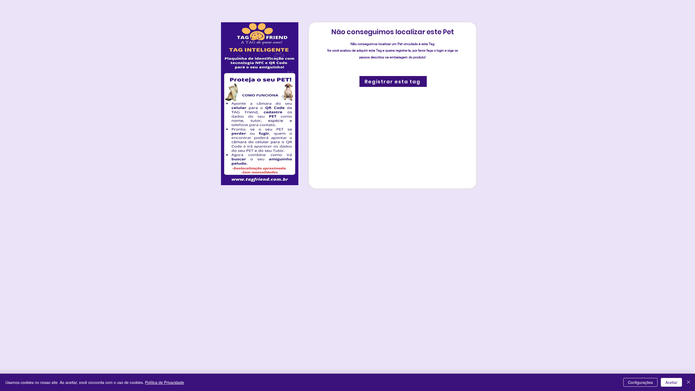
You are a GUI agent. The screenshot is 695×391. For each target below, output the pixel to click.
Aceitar (671, 382)
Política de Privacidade (164, 382)
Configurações (640, 382)
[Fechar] (688, 382)
